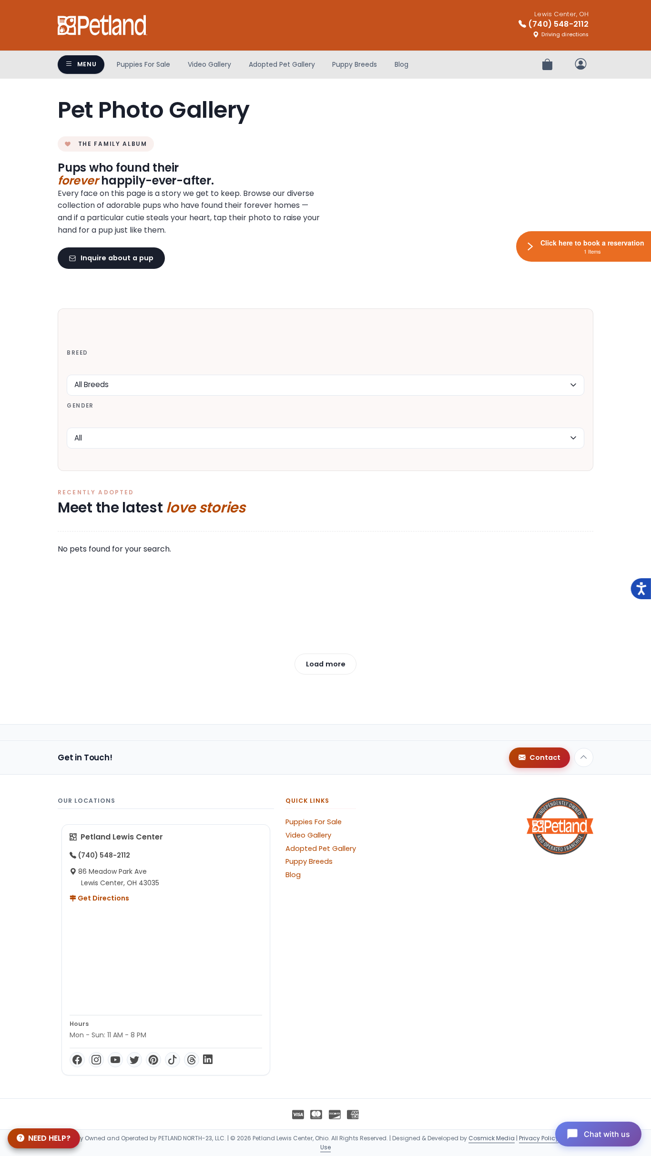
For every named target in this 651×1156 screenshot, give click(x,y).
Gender (80, 405)
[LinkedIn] (208, 1059)
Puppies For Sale (143, 64)
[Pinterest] (153, 1059)
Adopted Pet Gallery (282, 64)
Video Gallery (209, 64)
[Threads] (191, 1059)
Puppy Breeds (354, 64)
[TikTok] (172, 1059)
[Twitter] (134, 1059)
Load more (326, 664)
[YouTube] (115, 1059)
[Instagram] (96, 1059)
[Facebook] (77, 1059)
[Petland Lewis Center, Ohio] (102, 25)
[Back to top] (583, 757)
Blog (401, 64)
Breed (77, 353)
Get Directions (102, 898)
